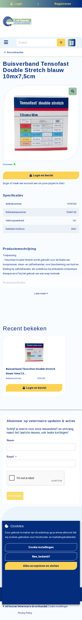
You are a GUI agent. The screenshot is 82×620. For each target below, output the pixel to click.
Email (12, 456)
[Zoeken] (61, 42)
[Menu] (6, 42)
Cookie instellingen (41, 547)
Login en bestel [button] (42, 175)
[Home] (17, 21)
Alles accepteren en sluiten (41, 565)
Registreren (63, 4)
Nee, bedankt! (41, 556)
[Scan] (71, 42)
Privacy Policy (25, 613)
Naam (10, 440)
